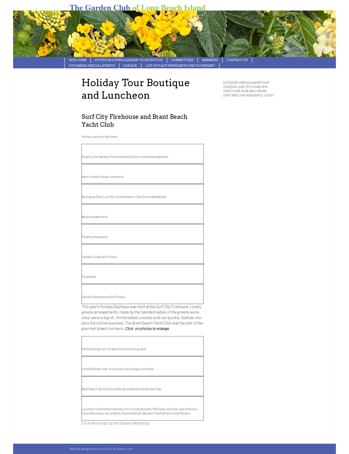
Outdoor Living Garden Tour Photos (129, 60)
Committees (182, 60)
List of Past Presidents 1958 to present (180, 66)
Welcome (77, 60)
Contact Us (237, 60)
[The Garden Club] (122, 34)
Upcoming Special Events (92, 66)
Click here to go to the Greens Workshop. (116, 423)
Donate (130, 66)
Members (210, 60)
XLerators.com (123, 449)
